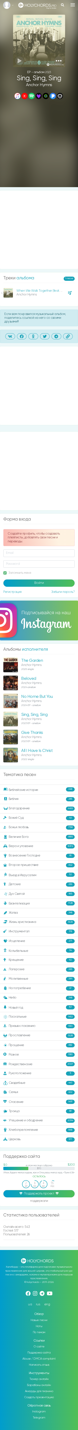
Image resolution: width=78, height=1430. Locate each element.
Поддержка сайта (39, 1352)
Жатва (40, 912)
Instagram (39, 1411)
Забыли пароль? (63, 591)
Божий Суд (40, 817)
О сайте (39, 1346)
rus (38, 1304)
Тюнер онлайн (39, 1379)
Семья (40, 1092)
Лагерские (40, 969)
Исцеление (40, 941)
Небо (40, 997)
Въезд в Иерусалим (40, 875)
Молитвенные (40, 978)
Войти (39, 583)
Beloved (28, 678)
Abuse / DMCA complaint (39, 1358)
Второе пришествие (40, 865)
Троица (40, 1111)
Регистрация (12, 591)
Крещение (40, 959)
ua (30, 1304)
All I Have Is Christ (37, 751)
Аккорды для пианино (39, 1391)
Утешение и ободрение (41, 1120)
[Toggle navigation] (72, 5)
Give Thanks (32, 733)
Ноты (39, 1326)
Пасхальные (41, 1016)
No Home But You (37, 696)
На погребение (40, 988)
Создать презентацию (39, 1397)
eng (47, 1304)
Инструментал (40, 931)
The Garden (32, 660)
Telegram (39, 1417)
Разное (41, 1054)
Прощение (40, 1045)
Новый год (40, 1007)
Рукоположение (40, 1073)
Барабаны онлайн (39, 1385)
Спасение (41, 1101)
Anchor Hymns (39, 85)
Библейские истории (40, 789)
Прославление (41, 1035)
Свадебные (40, 1082)
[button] (58, 60)
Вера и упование (41, 846)
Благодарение (41, 808)
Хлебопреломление (40, 1129)
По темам (39, 1332)
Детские (40, 884)
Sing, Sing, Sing (34, 714)
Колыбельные (40, 950)
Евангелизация (41, 903)
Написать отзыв (39, 1364)
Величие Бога (41, 836)
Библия (40, 798)
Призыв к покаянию (41, 1026)
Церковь (40, 1139)
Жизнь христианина (41, 922)
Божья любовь (41, 827)
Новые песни (39, 1320)
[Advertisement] (39, 143)
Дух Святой (40, 893)
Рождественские (41, 1064)
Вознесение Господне (40, 855)
